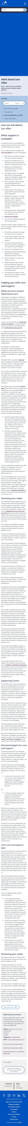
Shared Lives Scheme (11, 216)
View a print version (9, 1007)
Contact (14, 1117)
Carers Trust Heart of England (11, 739)
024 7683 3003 (15, 1037)
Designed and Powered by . (14, 1122)
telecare (21, 360)
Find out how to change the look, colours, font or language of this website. (14, 1070)
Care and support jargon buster (13, 1044)
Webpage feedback (14, 1104)
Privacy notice (14, 1119)
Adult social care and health (13, 86)
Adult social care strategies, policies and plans (11, 89)
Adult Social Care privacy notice (13, 1048)
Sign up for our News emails (14, 1102)
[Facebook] (4, 1095)
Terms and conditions (14, 1114)
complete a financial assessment (15, 665)
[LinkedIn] (19, 1095)
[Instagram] (9, 1095)
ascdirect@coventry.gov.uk (13, 328)
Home (2, 86)
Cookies (14, 1112)
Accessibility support (14, 1107)
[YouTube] (14, 1095)
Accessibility (14, 1109)
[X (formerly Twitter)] (24, 1095)
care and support (6, 152)
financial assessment (18, 490)
